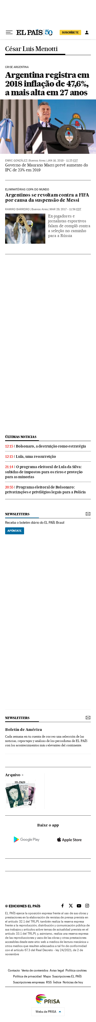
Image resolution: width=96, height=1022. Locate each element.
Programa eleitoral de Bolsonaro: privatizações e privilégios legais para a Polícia (45, 489)
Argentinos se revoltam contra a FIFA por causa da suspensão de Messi (47, 198)
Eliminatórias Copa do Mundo (27, 189)
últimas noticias (20, 437)
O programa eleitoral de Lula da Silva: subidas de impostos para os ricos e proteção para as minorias (44, 471)
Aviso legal (57, 970)
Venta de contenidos (35, 970)
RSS (49, 982)
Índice (57, 982)
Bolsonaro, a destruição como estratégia (51, 446)
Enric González (16, 160)
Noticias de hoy (73, 982)
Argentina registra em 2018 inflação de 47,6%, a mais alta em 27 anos (47, 83)
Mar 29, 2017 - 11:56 (65, 209)
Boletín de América (23, 730)
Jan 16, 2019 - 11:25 (62, 160)
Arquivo (12, 775)
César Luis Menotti (31, 49)
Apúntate (14, 531)
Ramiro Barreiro (17, 209)
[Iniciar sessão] (87, 32)
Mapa (47, 976)
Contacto (14, 970)
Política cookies (76, 970)
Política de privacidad (27, 976)
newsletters (17, 514)
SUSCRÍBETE (70, 32)
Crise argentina (17, 67)
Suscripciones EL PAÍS (67, 976)
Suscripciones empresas (29, 982)
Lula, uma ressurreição (36, 456)
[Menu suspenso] (9, 32)
